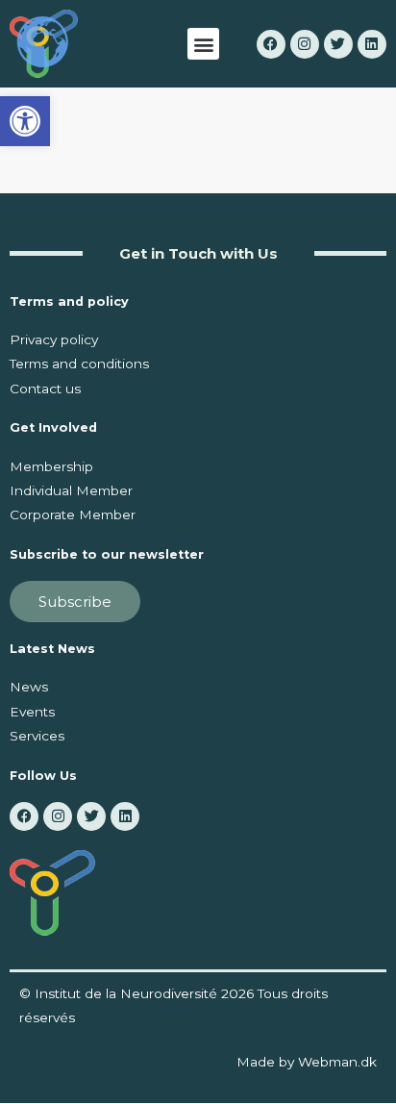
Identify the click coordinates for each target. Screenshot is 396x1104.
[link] (25, 121)
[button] (203, 44)
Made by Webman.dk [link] (306, 1061)
